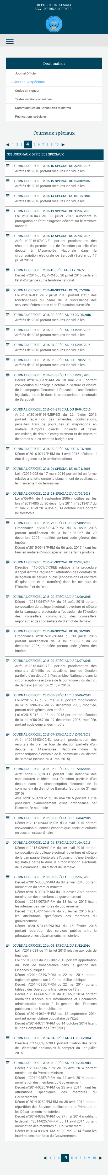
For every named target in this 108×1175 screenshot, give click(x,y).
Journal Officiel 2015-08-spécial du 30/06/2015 (50, 695)
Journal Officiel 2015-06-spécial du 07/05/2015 (50, 768)
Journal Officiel (25, 73)
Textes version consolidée (33, 99)
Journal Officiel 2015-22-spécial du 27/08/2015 (50, 522)
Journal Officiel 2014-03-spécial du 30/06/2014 (50, 1062)
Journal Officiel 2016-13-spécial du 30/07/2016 (50, 211)
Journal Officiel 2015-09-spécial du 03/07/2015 (50, 660)
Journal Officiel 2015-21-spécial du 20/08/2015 (50, 562)
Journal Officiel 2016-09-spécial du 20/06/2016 (50, 314)
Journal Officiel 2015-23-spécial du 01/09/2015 (50, 493)
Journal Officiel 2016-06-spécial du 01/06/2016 (50, 359)
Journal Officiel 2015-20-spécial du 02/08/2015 (50, 596)
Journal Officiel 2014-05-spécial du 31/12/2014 (50, 945)
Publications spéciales (31, 116)
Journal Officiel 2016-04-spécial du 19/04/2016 (50, 409)
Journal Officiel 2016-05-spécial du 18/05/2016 (50, 375)
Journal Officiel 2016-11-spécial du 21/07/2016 (49, 270)
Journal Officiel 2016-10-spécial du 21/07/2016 (50, 290)
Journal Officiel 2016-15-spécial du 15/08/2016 (50, 180)
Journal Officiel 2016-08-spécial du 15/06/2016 (50, 329)
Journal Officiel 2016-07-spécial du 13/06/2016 (50, 344)
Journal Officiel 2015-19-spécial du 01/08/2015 (50, 631)
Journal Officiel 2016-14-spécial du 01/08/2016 (50, 195)
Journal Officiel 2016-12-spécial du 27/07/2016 (50, 235)
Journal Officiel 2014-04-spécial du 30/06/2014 (50, 1037)
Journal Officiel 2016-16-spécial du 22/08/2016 (50, 165)
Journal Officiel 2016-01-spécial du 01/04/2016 (50, 468)
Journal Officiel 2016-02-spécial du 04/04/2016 (50, 448)
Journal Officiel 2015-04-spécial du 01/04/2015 (50, 842)
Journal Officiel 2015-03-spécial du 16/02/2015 (50, 877)
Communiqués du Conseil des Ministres (43, 108)
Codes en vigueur (27, 90)
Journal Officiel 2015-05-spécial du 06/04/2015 (50, 817)
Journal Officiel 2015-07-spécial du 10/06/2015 (50, 734)
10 (57, 144)
